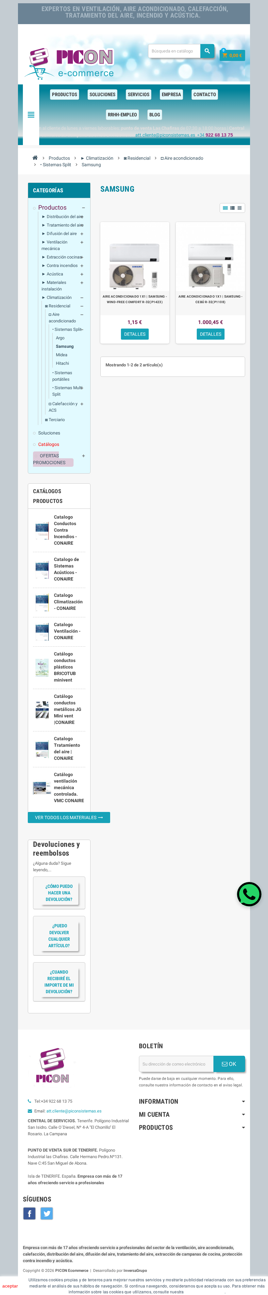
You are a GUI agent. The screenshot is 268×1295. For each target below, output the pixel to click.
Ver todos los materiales (69, 817)
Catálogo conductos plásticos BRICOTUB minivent (65, 667)
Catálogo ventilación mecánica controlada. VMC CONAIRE (69, 787)
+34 (215, 135)
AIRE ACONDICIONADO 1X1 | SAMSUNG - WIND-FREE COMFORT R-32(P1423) (135, 299)
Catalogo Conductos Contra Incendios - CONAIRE (65, 530)
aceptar (10, 1285)
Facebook (29, 1213)
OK (231, 1064)
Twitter (47, 1213)
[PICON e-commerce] (70, 62)
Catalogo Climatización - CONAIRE (68, 602)
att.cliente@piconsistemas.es (74, 1111)
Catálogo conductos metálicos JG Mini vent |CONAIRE (67, 709)
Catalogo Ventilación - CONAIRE (67, 631)
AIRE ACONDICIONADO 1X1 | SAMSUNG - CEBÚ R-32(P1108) (210, 299)
